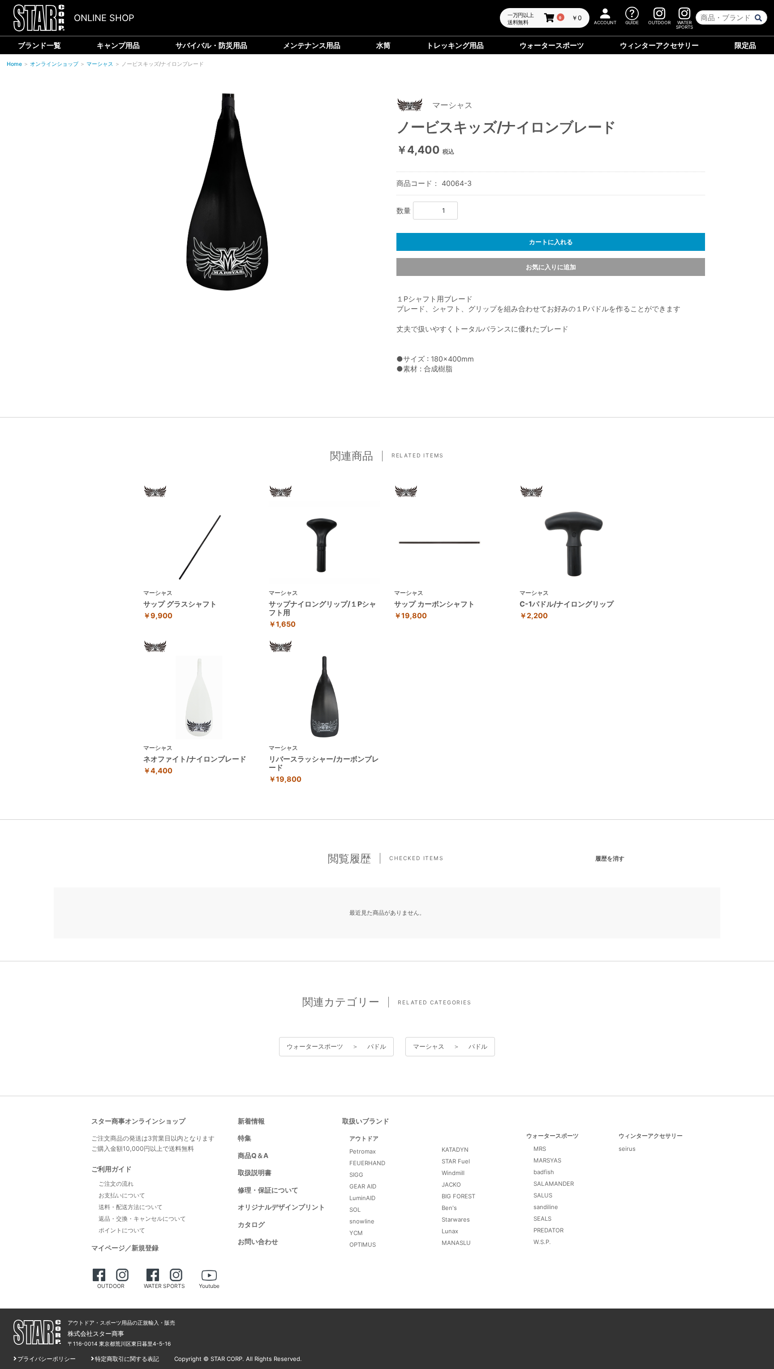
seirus (627, 1148)
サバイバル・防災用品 (211, 45)
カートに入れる (551, 241)
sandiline (545, 1206)
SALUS (542, 1195)
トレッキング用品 (455, 45)
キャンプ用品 (118, 45)
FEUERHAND (367, 1163)
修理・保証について (268, 1190)
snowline (361, 1221)
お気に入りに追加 (551, 267)
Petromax (362, 1151)
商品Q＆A (253, 1155)
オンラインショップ (54, 63)
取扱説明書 (254, 1172)
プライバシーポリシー (46, 1358)
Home (14, 63)
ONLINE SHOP (104, 18)
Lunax (450, 1231)
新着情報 (251, 1121)
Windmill (453, 1172)
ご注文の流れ (116, 1183)
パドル (376, 1046)
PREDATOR (548, 1230)
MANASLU (456, 1242)
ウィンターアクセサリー (659, 45)
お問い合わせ (258, 1241)
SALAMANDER (553, 1183)
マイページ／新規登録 (125, 1248)
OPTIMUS (362, 1244)
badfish (543, 1171)
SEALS (542, 1218)
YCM (356, 1232)
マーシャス (99, 63)
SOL (355, 1209)
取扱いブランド (365, 1121)
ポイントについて (122, 1230)
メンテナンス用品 (311, 45)
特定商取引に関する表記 (127, 1358)
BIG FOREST (458, 1196)
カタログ (251, 1224)
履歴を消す (609, 858)
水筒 (383, 45)
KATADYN (455, 1149)
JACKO (451, 1184)
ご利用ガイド (111, 1169)
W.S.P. (542, 1241)
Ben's (449, 1207)
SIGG (356, 1174)
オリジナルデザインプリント (281, 1207)
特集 (244, 1138)
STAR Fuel (456, 1161)
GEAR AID (362, 1186)
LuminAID (362, 1197)
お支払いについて (122, 1195)
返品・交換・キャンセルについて (142, 1218)
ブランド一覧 (39, 45)
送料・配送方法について (131, 1206)
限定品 (745, 45)
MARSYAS (547, 1160)
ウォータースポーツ (552, 45)
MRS (539, 1148)
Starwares (456, 1219)
